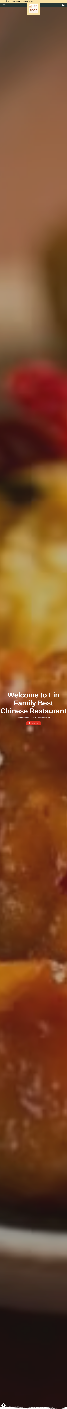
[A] (3, 1405)
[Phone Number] (63, 5)
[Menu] (3, 5)
